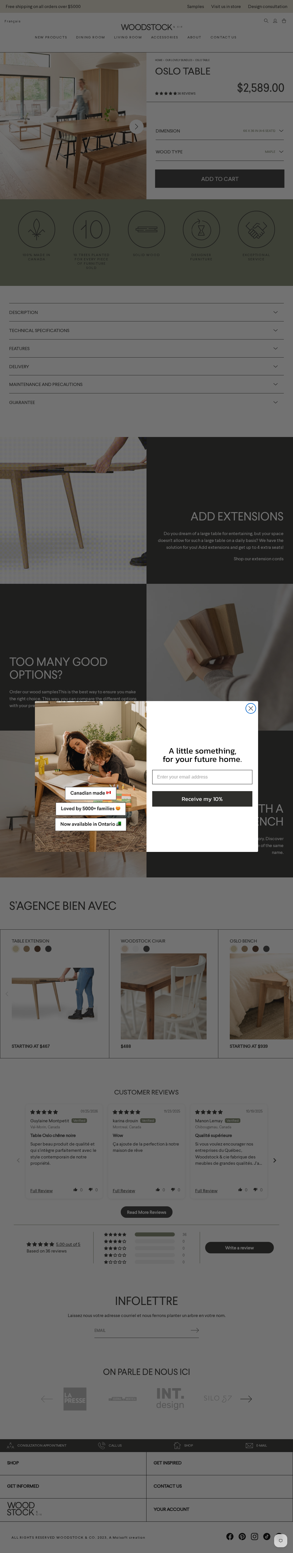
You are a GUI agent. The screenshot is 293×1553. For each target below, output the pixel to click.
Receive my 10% (202, 799)
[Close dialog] (251, 708)
